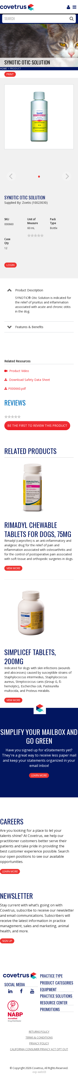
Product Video (18, 371)
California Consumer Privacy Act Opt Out (39, 1049)
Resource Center (53, 1002)
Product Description (29, 290)
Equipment (48, 989)
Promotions (50, 1009)
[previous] (11, 176)
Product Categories (56, 983)
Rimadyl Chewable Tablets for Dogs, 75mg (37, 529)
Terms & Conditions (39, 1037)
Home (4, 68)
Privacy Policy (39, 1043)
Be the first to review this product (38, 426)
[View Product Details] (31, 488)
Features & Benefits (29, 327)
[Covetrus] (17, 6)
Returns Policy (39, 1032)
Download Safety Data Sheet (29, 380)
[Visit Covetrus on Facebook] (21, 991)
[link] (35, 235)
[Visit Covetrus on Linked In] (10, 991)
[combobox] (38, 18)
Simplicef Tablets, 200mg (30, 656)
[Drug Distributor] (15, 1011)
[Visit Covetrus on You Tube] (32, 991)
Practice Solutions (56, 996)
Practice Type (51, 976)
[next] (67, 176)
